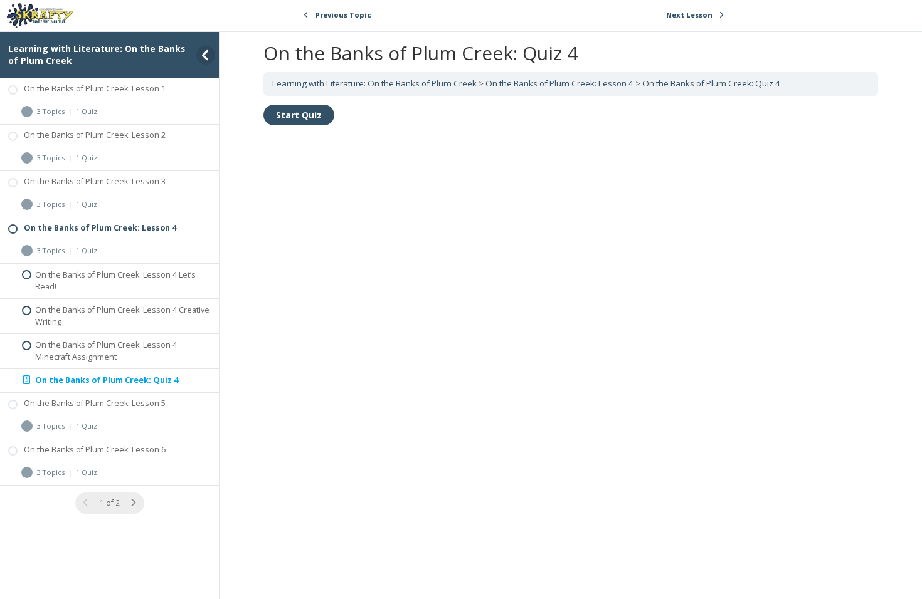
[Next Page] (133, 503)
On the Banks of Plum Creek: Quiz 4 (711, 83)
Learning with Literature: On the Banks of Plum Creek (96, 54)
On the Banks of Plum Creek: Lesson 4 (559, 83)
